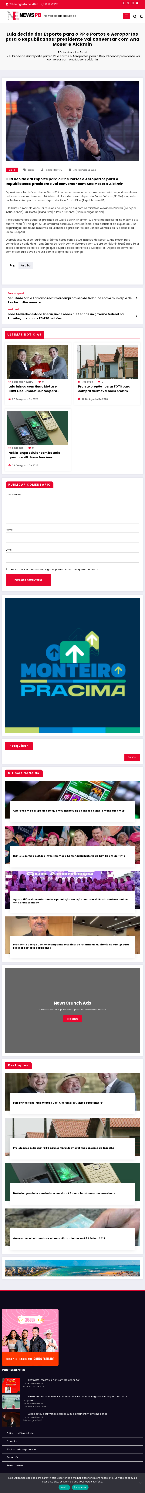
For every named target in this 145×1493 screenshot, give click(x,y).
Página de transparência (21, 1449)
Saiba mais (80, 1487)
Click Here (72, 1018)
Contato (11, 1441)
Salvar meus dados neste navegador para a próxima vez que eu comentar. (55, 569)
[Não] (140, 1483)
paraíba (31, 170)
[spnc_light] (141, 16)
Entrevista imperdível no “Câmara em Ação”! (54, 1380)
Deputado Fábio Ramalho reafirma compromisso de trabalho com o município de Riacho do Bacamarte (70, 300)
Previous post (16, 293)
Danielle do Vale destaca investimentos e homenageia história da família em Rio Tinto (69, 856)
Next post (13, 309)
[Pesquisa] (135, 16)
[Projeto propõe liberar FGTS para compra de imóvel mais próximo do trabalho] (107, 361)
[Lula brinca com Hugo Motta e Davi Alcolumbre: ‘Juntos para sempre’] (37, 361)
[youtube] (137, 3)
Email (9, 549)
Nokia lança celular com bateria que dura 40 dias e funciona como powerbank (34, 455)
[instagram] (132, 3)
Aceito (64, 1487)
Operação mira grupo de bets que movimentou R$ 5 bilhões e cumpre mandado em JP (69, 810)
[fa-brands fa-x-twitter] (128, 3)
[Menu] (126, 16)
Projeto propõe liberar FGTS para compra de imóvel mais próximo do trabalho (104, 388)
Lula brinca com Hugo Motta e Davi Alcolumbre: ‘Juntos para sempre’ (32, 388)
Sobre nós (12, 1457)
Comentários (13, 494)
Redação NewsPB (53, 170)
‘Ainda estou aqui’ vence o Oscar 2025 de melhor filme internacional (67, 1413)
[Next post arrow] (136, 316)
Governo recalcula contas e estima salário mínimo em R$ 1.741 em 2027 (59, 1238)
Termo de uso (15, 1465)
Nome (9, 529)
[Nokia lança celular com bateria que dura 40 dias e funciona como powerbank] (37, 427)
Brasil (12, 170)
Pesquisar (18, 746)
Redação (87, 381)
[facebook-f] (123, 3)
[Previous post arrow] (136, 298)
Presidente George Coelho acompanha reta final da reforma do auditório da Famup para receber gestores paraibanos (71, 946)
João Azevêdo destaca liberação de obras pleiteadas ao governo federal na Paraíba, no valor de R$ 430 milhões (66, 316)
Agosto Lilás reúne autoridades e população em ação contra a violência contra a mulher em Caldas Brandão (70, 901)
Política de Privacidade (20, 1433)
